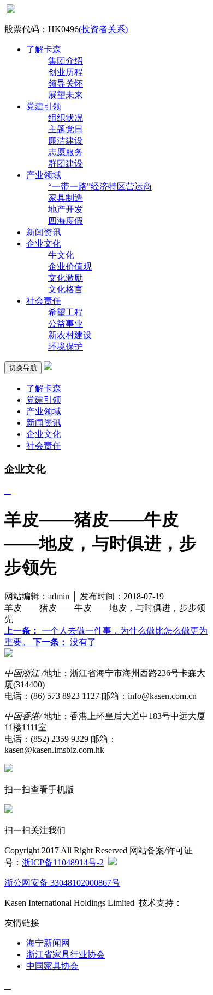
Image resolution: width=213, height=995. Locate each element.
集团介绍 (65, 60)
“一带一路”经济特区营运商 (100, 186)
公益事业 (65, 323)
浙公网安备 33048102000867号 (62, 882)
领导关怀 (65, 83)
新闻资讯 (43, 232)
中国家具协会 (52, 966)
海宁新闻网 (48, 943)
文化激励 (65, 277)
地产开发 (65, 209)
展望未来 (65, 95)
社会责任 (43, 300)
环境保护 (65, 346)
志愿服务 (65, 152)
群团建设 (65, 163)
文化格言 (65, 289)
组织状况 (65, 117)
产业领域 (43, 175)
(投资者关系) (103, 29)
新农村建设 (70, 335)
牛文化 (61, 255)
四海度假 (65, 220)
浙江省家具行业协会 (65, 954)
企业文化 (43, 243)
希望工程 (65, 312)
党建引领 (43, 106)
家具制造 (65, 197)
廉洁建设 (65, 140)
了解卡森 (43, 49)
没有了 (64, 642)
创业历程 (65, 72)
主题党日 (65, 129)
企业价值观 (70, 266)
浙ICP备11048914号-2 (63, 862)
